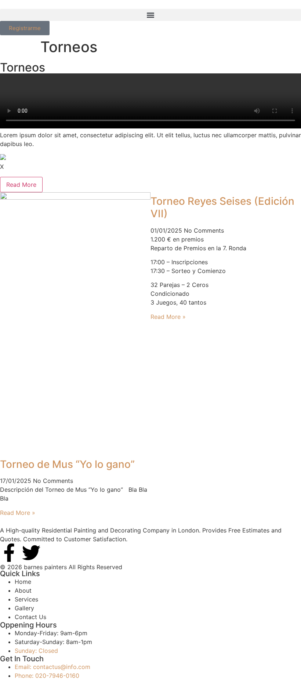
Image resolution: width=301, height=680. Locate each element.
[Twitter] (31, 552)
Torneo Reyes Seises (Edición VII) (222, 207)
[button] (150, 15)
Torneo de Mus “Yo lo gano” (67, 464)
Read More (21, 184)
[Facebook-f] (9, 552)
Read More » (17, 512)
